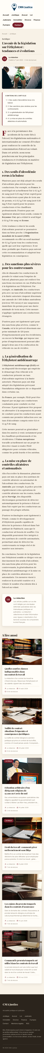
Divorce (28, 20)
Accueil (6, 15)
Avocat (25, 15)
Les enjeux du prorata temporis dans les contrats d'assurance (20, 905)
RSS (27, 1023)
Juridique (15, 15)
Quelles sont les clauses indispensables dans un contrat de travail (16, 671)
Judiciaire (7, 20)
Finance (37, 20)
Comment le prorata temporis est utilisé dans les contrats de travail (21, 962)
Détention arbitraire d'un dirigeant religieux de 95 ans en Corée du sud (17, 790)
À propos (6, 25)
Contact (18, 25)
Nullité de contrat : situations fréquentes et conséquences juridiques (17, 731)
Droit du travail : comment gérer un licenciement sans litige (21, 848)
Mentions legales (17, 1023)
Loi (31, 15)
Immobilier (17, 20)
